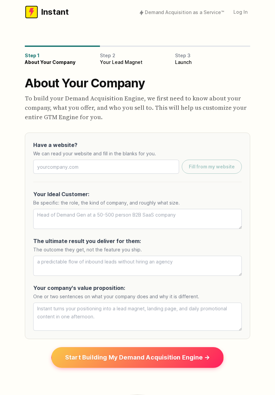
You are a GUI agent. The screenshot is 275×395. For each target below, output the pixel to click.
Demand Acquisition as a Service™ (184, 12)
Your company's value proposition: (79, 288)
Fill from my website (212, 166)
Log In (240, 12)
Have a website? (55, 145)
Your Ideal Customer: (61, 194)
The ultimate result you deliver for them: (87, 241)
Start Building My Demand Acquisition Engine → (137, 357)
